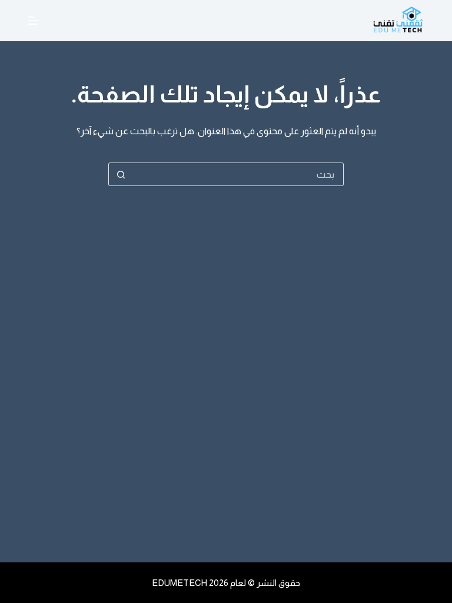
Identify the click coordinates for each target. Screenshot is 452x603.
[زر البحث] (120, 174)
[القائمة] (33, 20)
